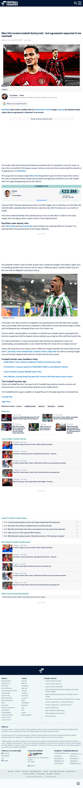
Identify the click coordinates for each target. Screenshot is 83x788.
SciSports (60, 737)
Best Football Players (52, 707)
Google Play (7, 397)
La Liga (18, 406)
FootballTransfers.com (61, 753)
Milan (23, 700)
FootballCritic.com (75, 754)
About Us (11, 771)
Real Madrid (25, 703)
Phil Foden (5, 686)
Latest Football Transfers (53, 681)
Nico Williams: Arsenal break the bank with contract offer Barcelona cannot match (38, 377)
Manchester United (43, 110)
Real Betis (6, 110)
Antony (61, 110)
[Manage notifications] (78, 783)
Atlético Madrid (26, 715)
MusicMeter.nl (74, 758)
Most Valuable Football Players (55, 710)
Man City (24, 688)
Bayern (24, 712)
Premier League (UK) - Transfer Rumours (58, 705)
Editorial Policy (70, 771)
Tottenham (25, 686)
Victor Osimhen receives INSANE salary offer (23, 372)
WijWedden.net (59, 761)
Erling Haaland (6, 681)
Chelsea (24, 690)
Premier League (30, 406)
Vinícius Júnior (6, 717)
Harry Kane (5, 705)
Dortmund (25, 695)
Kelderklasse (74, 761)
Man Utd (41, 406)
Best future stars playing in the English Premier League (62, 699)
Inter (23, 707)
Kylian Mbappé (6, 712)
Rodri (3, 703)
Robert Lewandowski (8, 707)
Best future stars (50, 716)
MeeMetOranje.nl (75, 763)
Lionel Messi (6, 710)
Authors (57, 774)
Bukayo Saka (6, 695)
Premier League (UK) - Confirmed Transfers (59, 702)
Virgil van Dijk (6, 693)
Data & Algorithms (36, 771)
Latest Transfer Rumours (53, 684)
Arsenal (24, 681)
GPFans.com (74, 756)
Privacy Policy (40, 774)
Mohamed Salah (7, 698)
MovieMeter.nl (58, 758)
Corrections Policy (29, 774)
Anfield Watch (58, 763)
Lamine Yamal (6, 720)
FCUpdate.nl (58, 756)
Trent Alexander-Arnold (9, 690)
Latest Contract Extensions (54, 686)
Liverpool (24, 693)
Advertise (25, 771)
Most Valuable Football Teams (55, 713)
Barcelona (25, 705)
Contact (45, 771)
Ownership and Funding (57, 771)
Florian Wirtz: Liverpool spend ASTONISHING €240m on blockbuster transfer (36, 367)
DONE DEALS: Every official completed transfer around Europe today (32, 362)
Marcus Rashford (7, 700)
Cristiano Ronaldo (7, 715)
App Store (6, 402)
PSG (23, 710)
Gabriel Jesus (6, 683)
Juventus (25, 698)
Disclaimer (49, 774)
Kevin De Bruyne (7, 688)
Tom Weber (13, 95)
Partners (18, 771)
